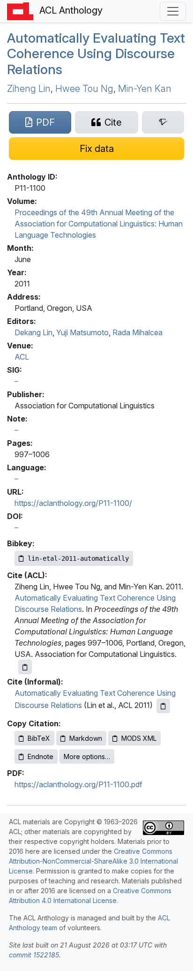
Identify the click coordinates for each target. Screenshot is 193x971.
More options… (87, 756)
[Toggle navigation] (173, 11)
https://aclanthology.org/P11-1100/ (73, 503)
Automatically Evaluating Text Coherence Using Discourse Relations (96, 53)
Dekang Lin (33, 332)
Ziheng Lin (29, 88)
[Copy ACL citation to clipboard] (25, 667)
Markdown (85, 738)
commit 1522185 (34, 955)
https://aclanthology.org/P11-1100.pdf (78, 784)
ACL (22, 356)
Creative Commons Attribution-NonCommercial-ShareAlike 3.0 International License (93, 861)
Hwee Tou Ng (84, 88)
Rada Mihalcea (137, 332)
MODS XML (138, 738)
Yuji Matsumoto (82, 332)
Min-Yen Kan (144, 88)
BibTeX (39, 738)
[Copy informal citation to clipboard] (163, 706)
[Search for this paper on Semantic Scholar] (163, 122)
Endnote (40, 756)
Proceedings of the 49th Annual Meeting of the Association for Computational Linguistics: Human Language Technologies (99, 224)
